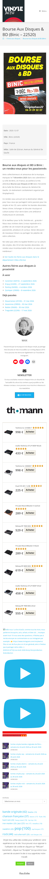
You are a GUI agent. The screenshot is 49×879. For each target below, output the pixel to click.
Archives (6, 798)
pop (23, 828)
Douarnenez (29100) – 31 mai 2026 (19, 301)
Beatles (32, 812)
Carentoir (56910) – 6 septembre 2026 (21, 281)
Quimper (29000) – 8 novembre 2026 (20, 290)
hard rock (8, 820)
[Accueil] (3, 38)
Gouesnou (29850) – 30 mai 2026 (18, 304)
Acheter (30, 431)
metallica (37, 823)
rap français (37, 829)
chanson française (16, 816)
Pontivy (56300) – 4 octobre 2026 (18, 287)
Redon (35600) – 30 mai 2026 (17, 307)
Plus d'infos (24, 873)
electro (34, 817)
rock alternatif (22, 834)
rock (8, 834)
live (28, 823)
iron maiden (9, 823)
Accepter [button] (20, 863)
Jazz (21, 823)
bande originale (15, 811)
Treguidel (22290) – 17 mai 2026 (18, 310)
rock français (36, 834)
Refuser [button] (30, 863)
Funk (42, 817)
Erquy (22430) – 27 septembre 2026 (20, 284)
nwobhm (8, 829)
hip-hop (32, 820)
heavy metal (21, 820)
